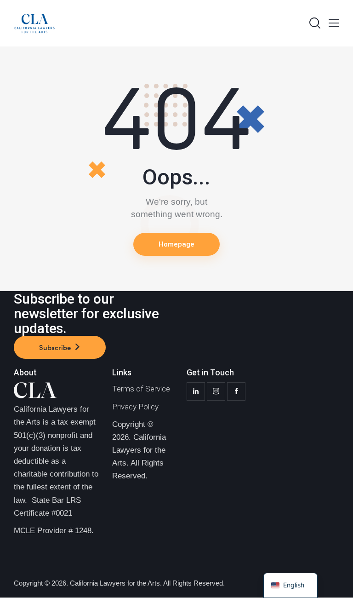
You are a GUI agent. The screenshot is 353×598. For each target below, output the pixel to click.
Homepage (176, 244)
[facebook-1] (236, 391)
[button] (334, 23)
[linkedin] (196, 391)
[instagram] (216, 391)
